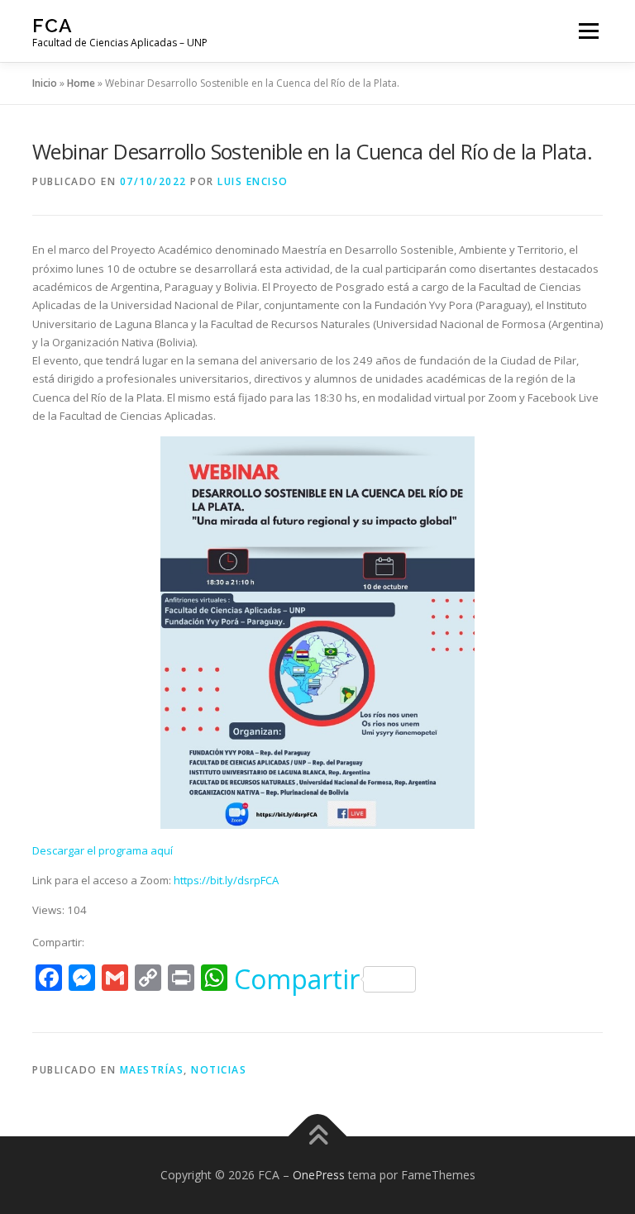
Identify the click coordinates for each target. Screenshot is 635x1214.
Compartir (297, 979)
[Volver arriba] (318, 1136)
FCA (52, 25)
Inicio (44, 83)
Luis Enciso (253, 181)
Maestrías (152, 1070)
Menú (588, 30)
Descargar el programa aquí (102, 850)
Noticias (218, 1070)
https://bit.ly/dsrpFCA (226, 880)
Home (81, 83)
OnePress (319, 1175)
